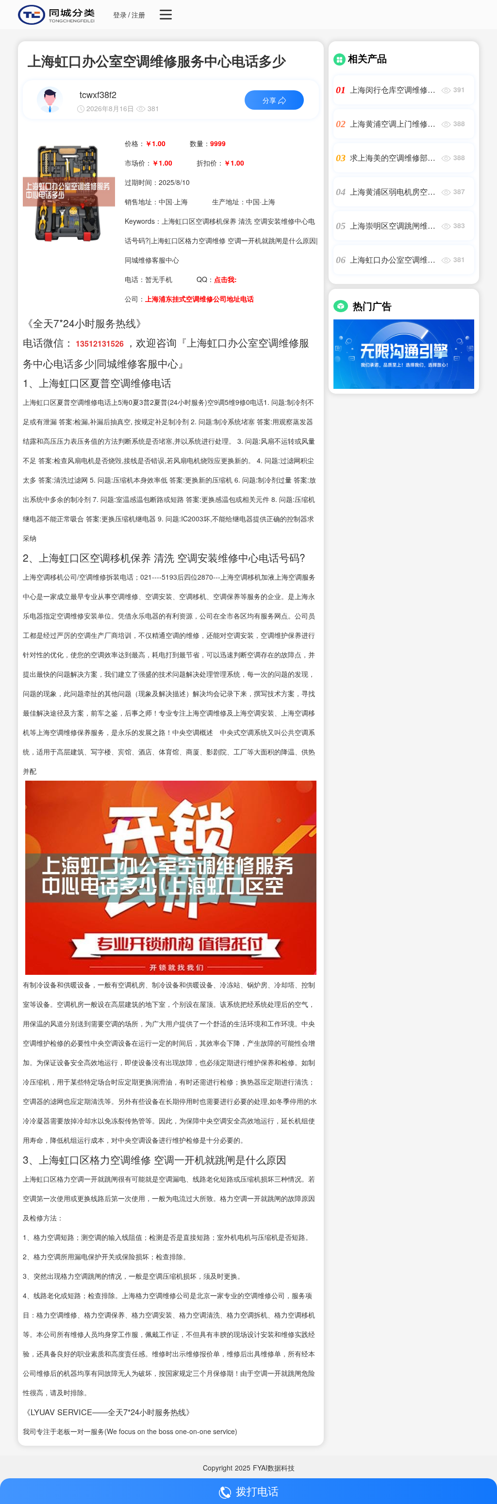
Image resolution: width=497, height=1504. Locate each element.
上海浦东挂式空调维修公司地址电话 (199, 298)
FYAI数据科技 (274, 1467)
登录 (120, 14)
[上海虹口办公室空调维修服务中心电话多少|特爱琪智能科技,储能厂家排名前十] (69, 191)
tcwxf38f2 (98, 94)
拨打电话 (257, 1490)
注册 (138, 14)
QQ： (217, 279)
